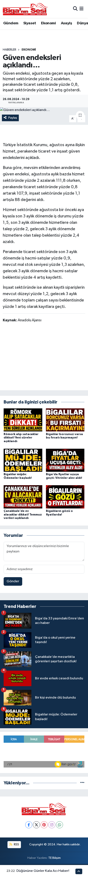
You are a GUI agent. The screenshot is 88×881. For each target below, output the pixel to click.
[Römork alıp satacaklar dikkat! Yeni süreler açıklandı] (23, 420)
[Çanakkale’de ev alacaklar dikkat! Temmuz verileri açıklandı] (23, 496)
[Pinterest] (44, 824)
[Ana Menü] (81, 9)
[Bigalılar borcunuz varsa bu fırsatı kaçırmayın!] (65, 420)
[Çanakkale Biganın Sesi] (25, 9)
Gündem (10, 23)
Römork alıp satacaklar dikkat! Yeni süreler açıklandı (21, 438)
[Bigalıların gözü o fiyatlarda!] (65, 496)
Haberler (9, 49)
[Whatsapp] (59, 824)
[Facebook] (28, 824)
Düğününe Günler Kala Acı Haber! (42, 871)
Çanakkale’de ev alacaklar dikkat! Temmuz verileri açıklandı (23, 515)
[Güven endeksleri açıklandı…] (44, 110)
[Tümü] (82, 783)
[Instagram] (51, 824)
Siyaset (29, 23)
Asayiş (66, 23)
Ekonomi (48, 23)
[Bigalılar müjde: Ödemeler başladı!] (23, 460)
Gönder (13, 581)
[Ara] (75, 9)
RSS (16, 844)
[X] (36, 824)
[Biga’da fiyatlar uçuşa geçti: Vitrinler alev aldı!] (65, 460)
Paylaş (12, 117)
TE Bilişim (54, 857)
